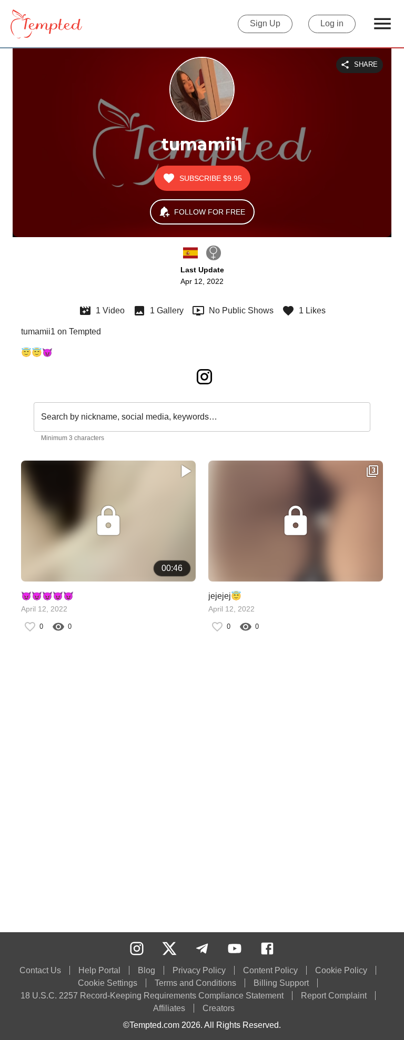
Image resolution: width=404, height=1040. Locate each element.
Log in (332, 23)
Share (366, 64)
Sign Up (265, 23)
